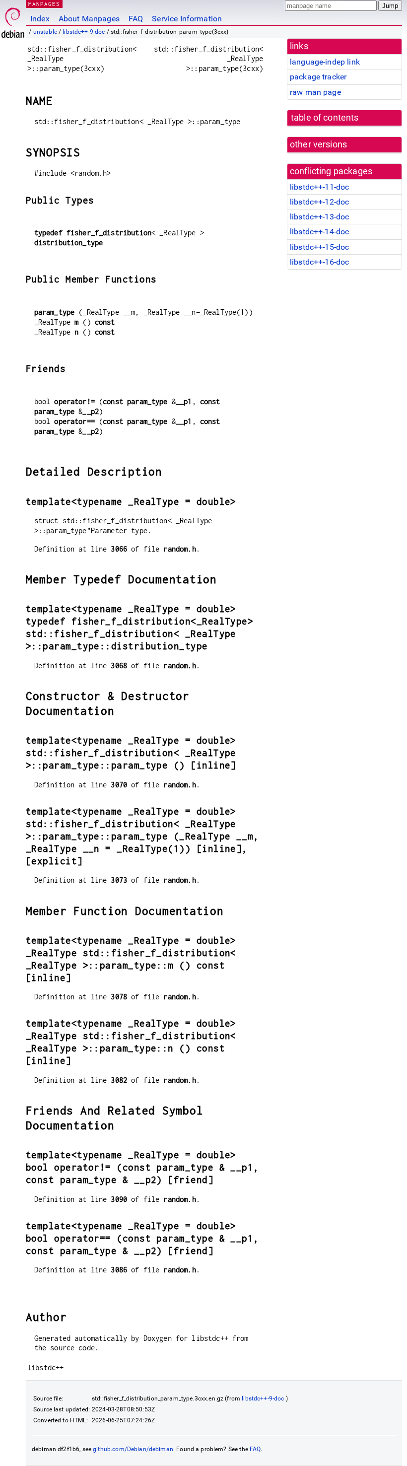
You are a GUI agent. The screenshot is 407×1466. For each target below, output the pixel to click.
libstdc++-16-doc (319, 262)
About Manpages (89, 18)
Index (40, 18)
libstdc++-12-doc (319, 202)
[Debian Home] (12, 20)
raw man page (315, 92)
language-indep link (325, 62)
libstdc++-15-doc (319, 247)
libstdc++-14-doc (319, 231)
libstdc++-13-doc (319, 216)
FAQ (136, 18)
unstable (45, 31)
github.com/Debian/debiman (133, 1449)
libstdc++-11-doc (319, 187)
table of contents (325, 118)
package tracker (318, 76)
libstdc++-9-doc (84, 31)
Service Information (187, 18)
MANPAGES (44, 3)
